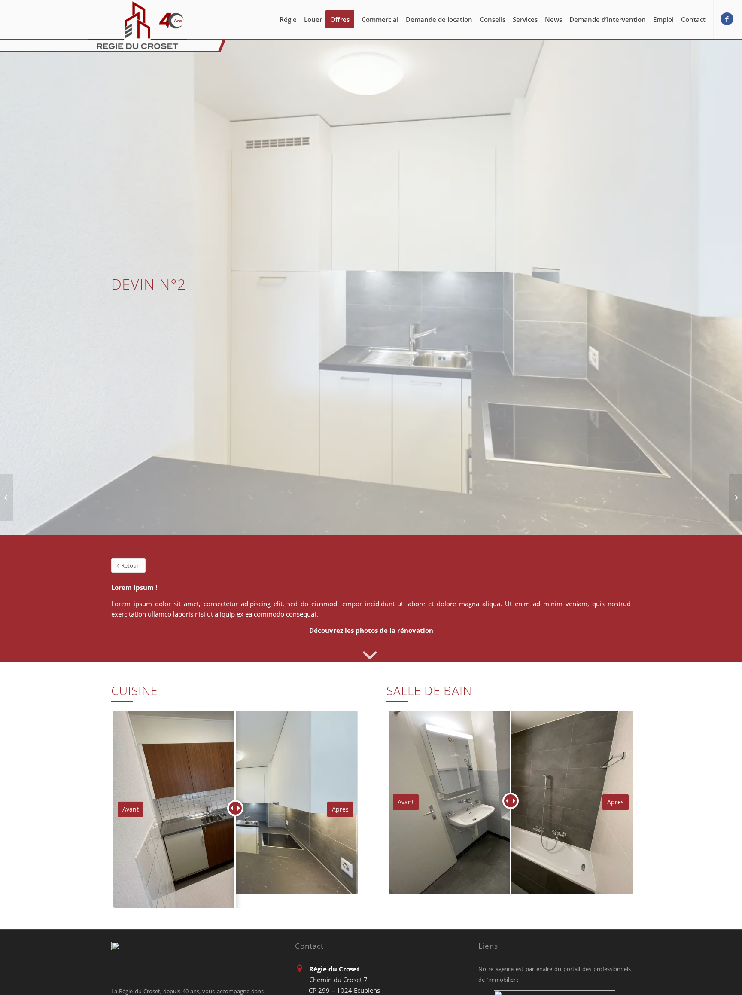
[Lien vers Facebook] (727, 18)
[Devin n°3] (735, 497)
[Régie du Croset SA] (137, 25)
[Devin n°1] (6, 497)
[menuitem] (288, 19)
